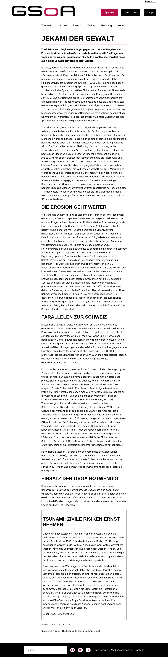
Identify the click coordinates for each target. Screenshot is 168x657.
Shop (150, 12)
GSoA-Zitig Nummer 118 (53, 631)
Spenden (110, 12)
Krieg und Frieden (75, 631)
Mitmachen (131, 12)
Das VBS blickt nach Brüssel (79, 286)
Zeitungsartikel (92, 631)
